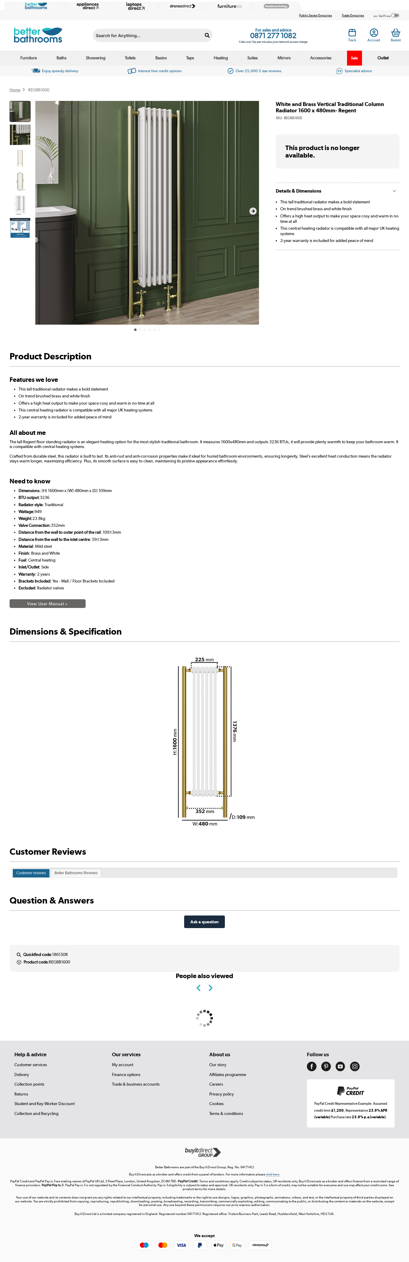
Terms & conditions (226, 1113)
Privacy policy (221, 1094)
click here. (273, 1174)
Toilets (130, 57)
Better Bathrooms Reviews (76, 873)
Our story (217, 1064)
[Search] (207, 35)
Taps (190, 57)
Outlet (383, 57)
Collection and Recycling (36, 1113)
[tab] (31, 873)
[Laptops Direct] (134, 6)
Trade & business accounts (136, 1084)
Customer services (30, 1064)
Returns (21, 1094)
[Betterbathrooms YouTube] (340, 1069)
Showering (95, 57)
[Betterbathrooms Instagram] (355, 1069)
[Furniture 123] (228, 6)
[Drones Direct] (181, 6)
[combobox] (153, 35)
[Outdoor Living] (275, 6)
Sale (354, 58)
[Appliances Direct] (87, 6)
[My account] (374, 34)
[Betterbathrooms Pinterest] (326, 1069)
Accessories (320, 57)
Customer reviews (31, 873)
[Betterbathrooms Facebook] (311, 1069)
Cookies (216, 1103)
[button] (253, 211)
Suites (252, 57)
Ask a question (204, 921)
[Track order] (352, 34)
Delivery (21, 1074)
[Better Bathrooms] (34, 6)
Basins (161, 57)
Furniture (28, 57)
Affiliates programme (227, 1074)
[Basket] (395, 32)
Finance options (126, 1074)
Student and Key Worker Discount (44, 1103)
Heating (221, 57)
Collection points (29, 1084)
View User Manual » (47, 603)
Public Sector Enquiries (315, 15)
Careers (216, 1084)
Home (15, 89)
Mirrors (284, 57)
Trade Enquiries (353, 15)
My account (122, 1064)
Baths (61, 57)
